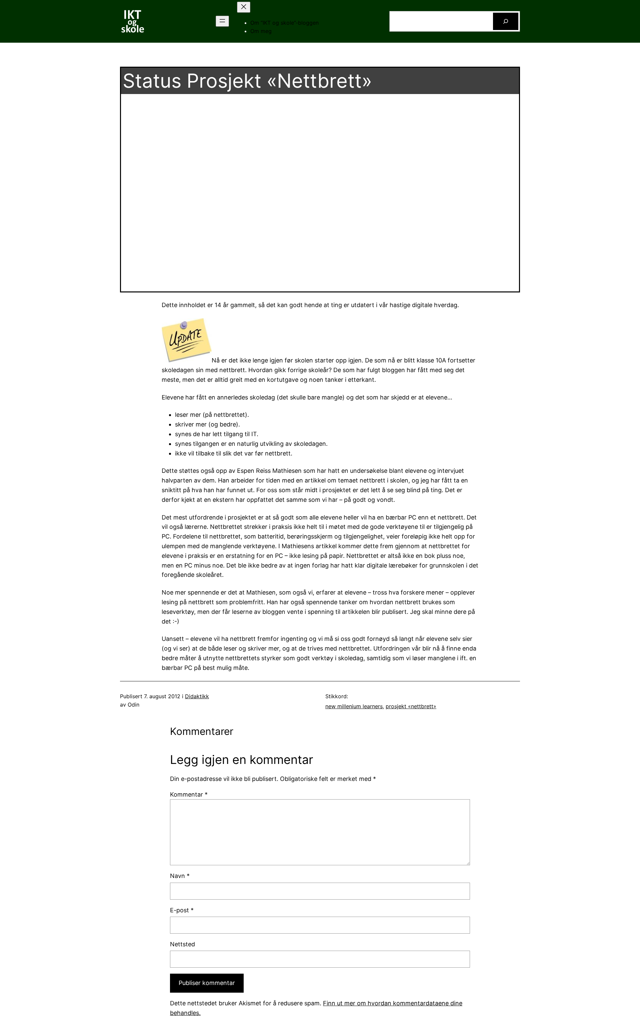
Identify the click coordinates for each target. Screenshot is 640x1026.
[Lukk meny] (243, 7)
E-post (182, 910)
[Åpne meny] (222, 21)
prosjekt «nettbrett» (411, 706)
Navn (180, 875)
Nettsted (182, 944)
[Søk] (505, 21)
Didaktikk (197, 696)
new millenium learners (354, 706)
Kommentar (189, 794)
